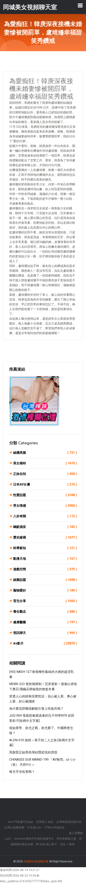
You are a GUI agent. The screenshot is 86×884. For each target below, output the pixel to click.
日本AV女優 (45, 484)
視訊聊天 (45, 633)
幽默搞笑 (45, 527)
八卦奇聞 (45, 516)
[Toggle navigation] (80, 5)
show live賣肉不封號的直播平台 (34, 838)
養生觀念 (45, 611)
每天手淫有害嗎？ (22, 772)
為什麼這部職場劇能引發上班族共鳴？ (36, 708)
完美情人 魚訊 (44, 821)
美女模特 (45, 463)
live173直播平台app (20, 821)
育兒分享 (45, 601)
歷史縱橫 (45, 537)
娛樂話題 (45, 580)
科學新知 (45, 548)
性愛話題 (45, 495)
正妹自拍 (45, 474)
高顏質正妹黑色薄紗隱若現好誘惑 (33, 752)
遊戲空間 (45, 569)
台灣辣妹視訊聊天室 (68, 821)
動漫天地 (45, 558)
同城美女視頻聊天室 (36, 861)
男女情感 (45, 505)
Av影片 (45, 643)
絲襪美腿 (45, 452)
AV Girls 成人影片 (46, 844)
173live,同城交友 (54, 827)
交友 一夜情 (67, 844)
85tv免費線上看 (66, 838)
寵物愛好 (45, 590)
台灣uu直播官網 (14, 827)
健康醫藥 (45, 622)
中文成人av (34, 827)
